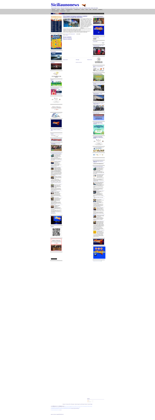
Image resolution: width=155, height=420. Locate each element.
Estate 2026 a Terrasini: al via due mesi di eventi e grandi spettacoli (57, 162)
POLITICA (58, 9)
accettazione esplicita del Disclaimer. (75, 408)
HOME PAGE (53, 9)
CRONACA (62, 9)
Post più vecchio (89, 59)
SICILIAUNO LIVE (53, 213)
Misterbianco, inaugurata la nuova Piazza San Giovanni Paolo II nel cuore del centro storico (57, 177)
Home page (77, 59)
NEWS (90, 9)
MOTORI (83, 9)
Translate (57, 136)
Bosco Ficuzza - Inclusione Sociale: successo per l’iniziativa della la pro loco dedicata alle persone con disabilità (57, 186)
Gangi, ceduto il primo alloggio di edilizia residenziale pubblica (57, 192)
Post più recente (65, 59)
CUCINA (87, 9)
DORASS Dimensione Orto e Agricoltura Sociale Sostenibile (98, 74)
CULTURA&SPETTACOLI (69, 9)
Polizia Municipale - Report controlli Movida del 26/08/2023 (100, 192)
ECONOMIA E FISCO (77, 9)
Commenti (89, 401)
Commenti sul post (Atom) (79, 62)
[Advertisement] (57, 321)
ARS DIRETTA (100, 9)
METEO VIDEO (95, 9)
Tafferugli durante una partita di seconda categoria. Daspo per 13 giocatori (100, 216)
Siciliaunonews (65, 4)
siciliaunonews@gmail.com (98, 163)
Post (88, 400)
